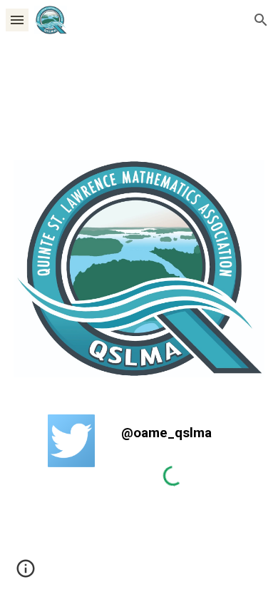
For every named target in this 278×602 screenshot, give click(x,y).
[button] (17, 19)
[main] (173, 433)
